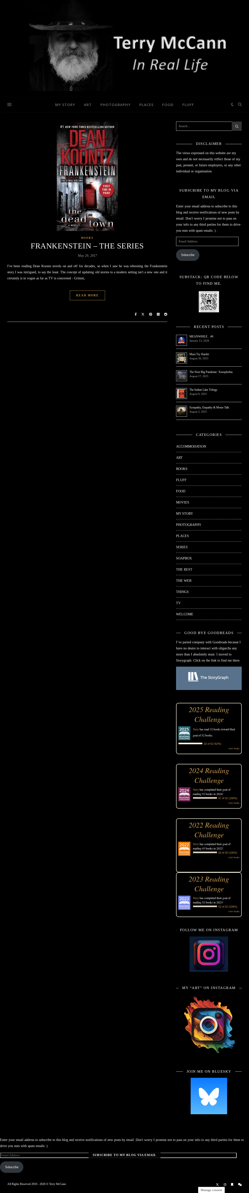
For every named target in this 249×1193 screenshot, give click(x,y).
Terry (196, 729)
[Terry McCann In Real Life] (124, 48)
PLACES (146, 104)
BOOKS (87, 237)
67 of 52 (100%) (227, 798)
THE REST (184, 569)
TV (178, 603)
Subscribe (188, 255)
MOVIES (182, 502)
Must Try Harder (199, 354)
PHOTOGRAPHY (115, 104)
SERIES (182, 547)
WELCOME (184, 614)
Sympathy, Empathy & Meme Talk (209, 407)
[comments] (240, 1184)
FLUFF (188, 104)
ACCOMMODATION (191, 446)
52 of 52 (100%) (227, 906)
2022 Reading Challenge (209, 829)
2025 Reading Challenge (209, 714)
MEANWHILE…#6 (201, 336)
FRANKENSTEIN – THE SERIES (87, 245)
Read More (87, 295)
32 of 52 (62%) (212, 743)
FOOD (168, 104)
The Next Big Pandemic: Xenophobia (210, 372)
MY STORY (65, 104)
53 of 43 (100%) (227, 852)
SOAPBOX (184, 558)
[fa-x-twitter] (218, 1184)
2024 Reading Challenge (209, 775)
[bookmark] (232, 1184)
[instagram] (225, 1184)
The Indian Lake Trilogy (203, 389)
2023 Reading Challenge (209, 883)
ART (88, 104)
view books (234, 748)
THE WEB (183, 581)
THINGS (182, 592)
